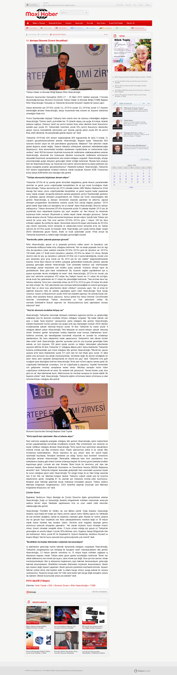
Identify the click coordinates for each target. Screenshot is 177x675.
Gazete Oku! (123, 28)
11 (120, 176)
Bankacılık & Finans (55, 23)
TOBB (92, 585)
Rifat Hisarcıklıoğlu (79, 585)
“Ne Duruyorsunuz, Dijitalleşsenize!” (135, 145)
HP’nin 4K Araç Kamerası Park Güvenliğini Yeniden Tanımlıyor (92, 627)
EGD (50, 585)
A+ (107, 34)
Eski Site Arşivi (139, 28)
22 (143, 179)
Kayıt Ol (128, 5)
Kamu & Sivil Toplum (116, 23)
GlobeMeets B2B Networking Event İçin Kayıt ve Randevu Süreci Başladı (132, 90)
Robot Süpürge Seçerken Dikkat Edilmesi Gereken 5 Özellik (36, 627)
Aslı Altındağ (32, 34)
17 (114, 179)
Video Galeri (48, 28)
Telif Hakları (63, 28)
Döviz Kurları (78, 28)
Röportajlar (79, 23)
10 (114, 176)
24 (114, 182)
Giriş (134, 5)
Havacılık (90, 23)
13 (132, 176)
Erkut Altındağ (117, 152)
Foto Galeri (33, 28)
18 (120, 179)
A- (105, 34)
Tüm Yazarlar (145, 159)
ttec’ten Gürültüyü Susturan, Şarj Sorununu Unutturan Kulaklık (65, 627)
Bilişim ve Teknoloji (39, 23)
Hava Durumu (107, 28)
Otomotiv (68, 23)
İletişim (148, 5)
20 (132, 179)
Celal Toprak (40, 585)
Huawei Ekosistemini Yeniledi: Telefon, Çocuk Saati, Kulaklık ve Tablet (38, 652)
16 (149, 176)
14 (137, 176)
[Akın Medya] (135, 670)
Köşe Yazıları (101, 23)
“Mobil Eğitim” (128, 120)
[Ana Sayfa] (28, 23)
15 (143, 176)
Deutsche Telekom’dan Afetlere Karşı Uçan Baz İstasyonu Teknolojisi (65, 652)
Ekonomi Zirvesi (61, 585)
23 (149, 179)
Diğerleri (129, 23)
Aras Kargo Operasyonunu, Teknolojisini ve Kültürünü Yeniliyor (93, 652)
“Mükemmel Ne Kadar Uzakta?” (134, 108)
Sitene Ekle (119, 5)
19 (126, 179)
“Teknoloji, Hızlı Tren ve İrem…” (134, 133)
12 (126, 176)
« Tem (131, 187)
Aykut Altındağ (117, 115)
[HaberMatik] (145, 671)
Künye (141, 5)
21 (137, 179)
